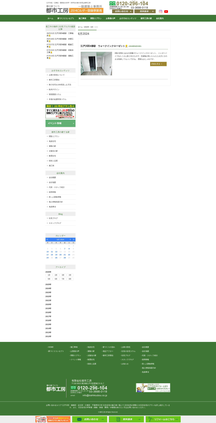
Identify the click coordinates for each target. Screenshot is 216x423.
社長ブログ (64, 26)
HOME (51, 347)
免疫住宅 (52, 141)
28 (65, 258)
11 (52, 252)
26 (56, 258)
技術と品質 (53, 161)
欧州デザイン (54, 89)
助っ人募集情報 (55, 197)
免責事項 (52, 207)
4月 (70, 275)
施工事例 (82, 18)
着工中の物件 (52, 26)
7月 (63, 279)
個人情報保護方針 (56, 202)
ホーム (50, 18)
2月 (56, 275)
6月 (56, 279)
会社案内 (160, 18)
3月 (63, 275)
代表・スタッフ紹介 (57, 187)
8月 (70, 279)
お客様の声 (110, 18)
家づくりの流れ (109, 347)
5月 (49, 279)
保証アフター (108, 351)
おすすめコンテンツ (128, 18)
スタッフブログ (55, 223)
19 (56, 255)
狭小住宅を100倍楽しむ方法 (60, 85)
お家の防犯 (126, 347)
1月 (49, 275)
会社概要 (52, 177)
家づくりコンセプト (66, 18)
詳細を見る (155, 64)
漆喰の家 (52, 146)
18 (52, 255)
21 (65, 255)
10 (48, 252)
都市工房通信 (54, 80)
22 (69, 255)
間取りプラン (96, 18)
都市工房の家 (146, 18)
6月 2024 (60, 240)
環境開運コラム (55, 94)
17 (48, 255)
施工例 (51, 166)
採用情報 (52, 192)
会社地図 (52, 182)
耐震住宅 (52, 156)
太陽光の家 (53, 151)
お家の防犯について (57, 75)
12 (56, 252)
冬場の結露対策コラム (57, 99)
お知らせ (125, 364)
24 (48, 258)
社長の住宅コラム (129, 351)
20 (61, 255)
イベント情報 (75, 360)
